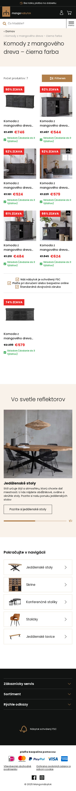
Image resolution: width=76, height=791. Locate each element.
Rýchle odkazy (16, 704)
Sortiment (12, 694)
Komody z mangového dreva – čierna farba (34, 36)
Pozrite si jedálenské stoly (27, 509)
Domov (10, 31)
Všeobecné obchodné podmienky (17, 768)
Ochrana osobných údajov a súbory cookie (53, 768)
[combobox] (33, 23)
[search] (5, 23)
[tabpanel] (38, 462)
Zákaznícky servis (19, 683)
